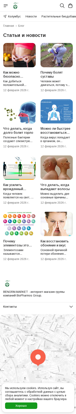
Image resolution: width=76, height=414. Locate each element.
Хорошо (21, 405)
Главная (8, 25)
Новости (31, 16)
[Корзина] (70, 5)
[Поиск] (62, 5)
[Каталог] (5, 5)
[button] (38, 306)
